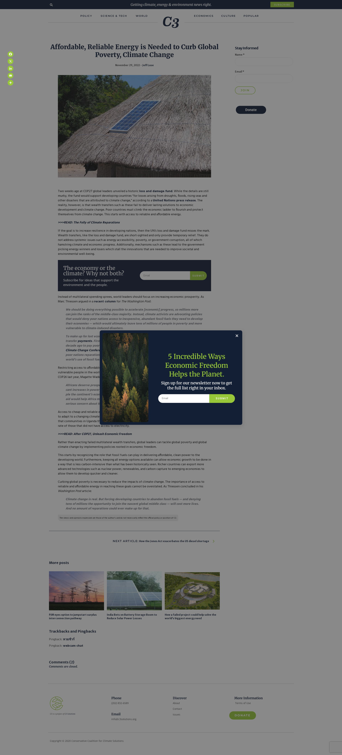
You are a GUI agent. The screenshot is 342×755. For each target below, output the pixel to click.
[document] (171, 377)
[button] (237, 335)
